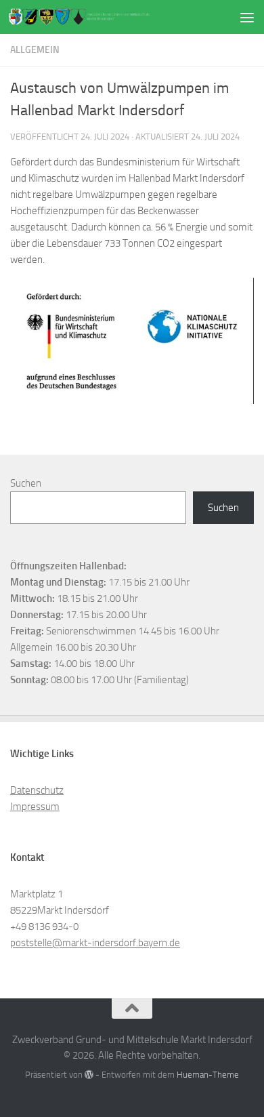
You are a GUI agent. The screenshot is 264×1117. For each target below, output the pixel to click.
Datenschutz (37, 790)
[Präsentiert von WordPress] (89, 1074)
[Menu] (247, 17)
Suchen (25, 483)
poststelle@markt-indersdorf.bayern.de (95, 943)
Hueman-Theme (208, 1075)
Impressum (35, 806)
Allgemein (35, 50)
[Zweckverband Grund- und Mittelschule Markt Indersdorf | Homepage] (104, 17)
